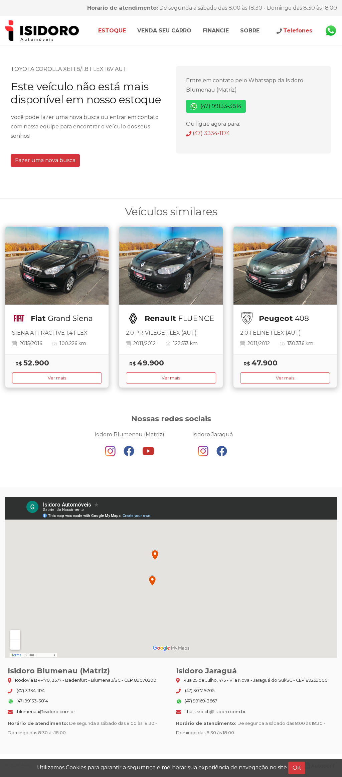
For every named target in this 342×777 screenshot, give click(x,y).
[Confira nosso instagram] (111, 451)
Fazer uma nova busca (45, 160)
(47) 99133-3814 (220, 106)
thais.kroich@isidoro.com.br (215, 711)
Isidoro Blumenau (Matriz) (42, 30)
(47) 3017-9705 (199, 690)
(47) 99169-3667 (200, 700)
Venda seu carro (164, 30)
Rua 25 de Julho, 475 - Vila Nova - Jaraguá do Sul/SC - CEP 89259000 (255, 680)
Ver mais (57, 377)
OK (297, 768)
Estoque (112, 30)
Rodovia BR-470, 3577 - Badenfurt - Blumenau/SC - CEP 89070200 (85, 680)
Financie (216, 30)
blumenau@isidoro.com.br (45, 711)
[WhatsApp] (330, 30)
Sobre (250, 30)
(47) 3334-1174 (210, 133)
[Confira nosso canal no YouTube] (148, 451)
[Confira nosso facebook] (129, 451)
